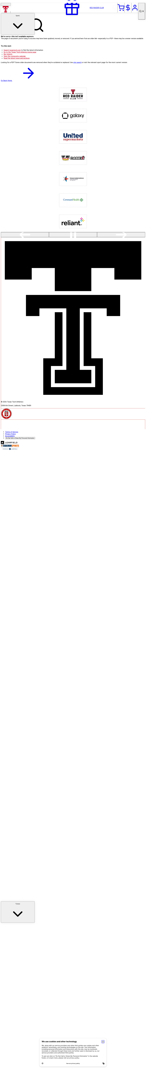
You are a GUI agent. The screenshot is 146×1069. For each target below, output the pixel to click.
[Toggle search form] (141, 11)
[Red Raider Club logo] (73, 101)
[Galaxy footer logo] (73, 122)
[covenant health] (73, 207)
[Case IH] (73, 164)
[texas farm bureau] (73, 185)
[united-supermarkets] (73, 143)
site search (77, 62)
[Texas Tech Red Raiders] (5, 12)
